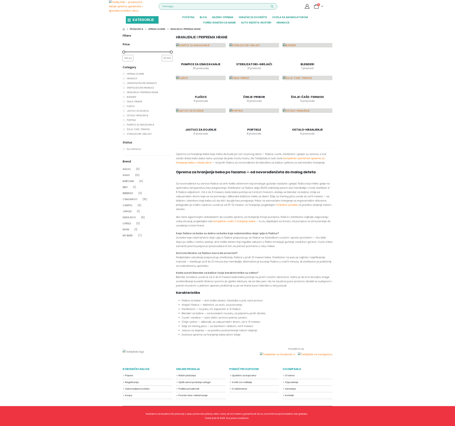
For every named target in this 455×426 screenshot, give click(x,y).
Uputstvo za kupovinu (244, 375)
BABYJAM (128, 181)
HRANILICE (283, 22)
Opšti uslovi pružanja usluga (194, 382)
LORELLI (127, 223)
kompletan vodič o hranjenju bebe (234, 221)
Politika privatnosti (188, 388)
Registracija (132, 382)
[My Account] (307, 6)
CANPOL (127, 205)
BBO (125, 187)
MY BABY (128, 235)
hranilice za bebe (287, 205)
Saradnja (290, 388)
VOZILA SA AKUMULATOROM (290, 17)
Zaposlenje (291, 382)
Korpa (128, 395)
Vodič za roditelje (242, 382)
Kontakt (289, 395)
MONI (126, 229)
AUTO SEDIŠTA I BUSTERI (256, 22)
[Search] (272, 6)
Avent (126, 175)
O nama (290, 375)
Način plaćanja (187, 375)
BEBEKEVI (128, 193)
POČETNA (188, 17)
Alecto (127, 169)
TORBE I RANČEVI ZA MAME (219, 22)
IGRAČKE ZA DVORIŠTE (253, 17)
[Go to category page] (201, 51)
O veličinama (239, 388)
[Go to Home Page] (124, 29)
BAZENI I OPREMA (222, 17)
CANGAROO (130, 199)
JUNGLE (127, 211)
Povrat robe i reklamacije (193, 395)
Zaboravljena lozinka (137, 388)
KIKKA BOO (129, 217)
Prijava (129, 375)
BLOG (203, 17)
